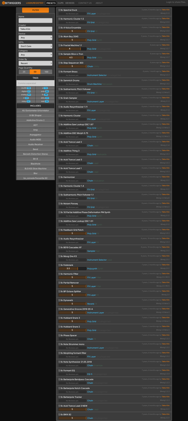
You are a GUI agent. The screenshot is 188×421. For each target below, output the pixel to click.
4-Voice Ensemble (72, 27)
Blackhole (35, 163)
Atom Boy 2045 (70, 36)
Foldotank (68, 265)
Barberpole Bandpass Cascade (78, 379)
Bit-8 (35, 159)
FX (96, 31)
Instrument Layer (95, 101)
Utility (99, 57)
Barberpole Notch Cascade (76, 388)
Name (21, 16)
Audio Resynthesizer (73, 238)
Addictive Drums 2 (35, 120)
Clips (60, 3)
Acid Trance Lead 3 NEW (75, 406)
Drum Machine (94, 84)
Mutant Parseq (70, 203)
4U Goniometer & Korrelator (35, 110)
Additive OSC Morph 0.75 (75, 133)
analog (25, 94)
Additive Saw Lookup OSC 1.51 (78, 221)
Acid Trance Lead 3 (72, 159)
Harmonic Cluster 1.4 (73, 186)
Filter (35, 10)
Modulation (99, 180)
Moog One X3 (70, 256)
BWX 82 (67, 414)
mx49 (25, 88)
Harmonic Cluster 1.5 (73, 19)
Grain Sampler (70, 98)
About (99, 3)
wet (44, 101)
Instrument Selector (97, 75)
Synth (99, 40)
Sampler (91, 251)
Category (23, 50)
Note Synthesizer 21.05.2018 (77, 362)
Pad (97, 251)
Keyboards (102, 154)
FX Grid (91, 22)
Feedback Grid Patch (73, 230)
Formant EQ (69, 370)
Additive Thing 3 (71, 150)
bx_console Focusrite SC (36, 178)
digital (26, 91)
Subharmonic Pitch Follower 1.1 (78, 194)
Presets (51, 3)
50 (35, 71)
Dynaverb (68, 300)
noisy (26, 101)
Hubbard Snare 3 (71, 318)
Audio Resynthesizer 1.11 (75, 106)
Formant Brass (70, 71)
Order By (23, 59)
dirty (44, 98)
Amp (35, 129)
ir (25, 98)
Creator (22, 25)
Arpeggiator (35, 134)
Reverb (90, 303)
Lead (96, 145)
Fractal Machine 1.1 (72, 45)
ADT (35, 125)
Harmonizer (69, 177)
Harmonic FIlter (70, 274)
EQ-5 (89, 374)
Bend (35, 149)
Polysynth (92, 268)
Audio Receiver (35, 144)
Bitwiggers (13, 3)
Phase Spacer (70, 335)
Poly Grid (91, 40)
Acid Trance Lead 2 (72, 142)
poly (44, 91)
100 (46, 71)
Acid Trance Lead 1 (72, 168)
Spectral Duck (70, 10)
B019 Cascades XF (72, 247)
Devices (69, 3)
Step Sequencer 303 (73, 62)
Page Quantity (25, 67)
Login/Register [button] (34, 3)
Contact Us (85, 3)
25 (24, 71)
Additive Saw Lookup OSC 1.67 (78, 124)
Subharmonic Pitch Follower (77, 89)
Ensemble (98, 365)
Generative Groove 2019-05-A (78, 309)
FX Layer (91, 13)
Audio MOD (35, 139)
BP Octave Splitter (72, 291)
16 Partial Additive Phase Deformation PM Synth (86, 212)
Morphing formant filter (74, 353)
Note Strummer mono (73, 344)
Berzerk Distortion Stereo (35, 154)
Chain (90, 66)
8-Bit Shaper (35, 115)
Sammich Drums (71, 80)
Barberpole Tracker (72, 397)
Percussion (107, 84)
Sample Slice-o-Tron (73, 54)
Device (22, 33)
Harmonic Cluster (72, 115)
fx (44, 94)
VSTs (21, 42)
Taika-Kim (165, 10)
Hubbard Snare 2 (71, 326)
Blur (35, 173)
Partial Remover (71, 282)
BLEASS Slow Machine (35, 168)
